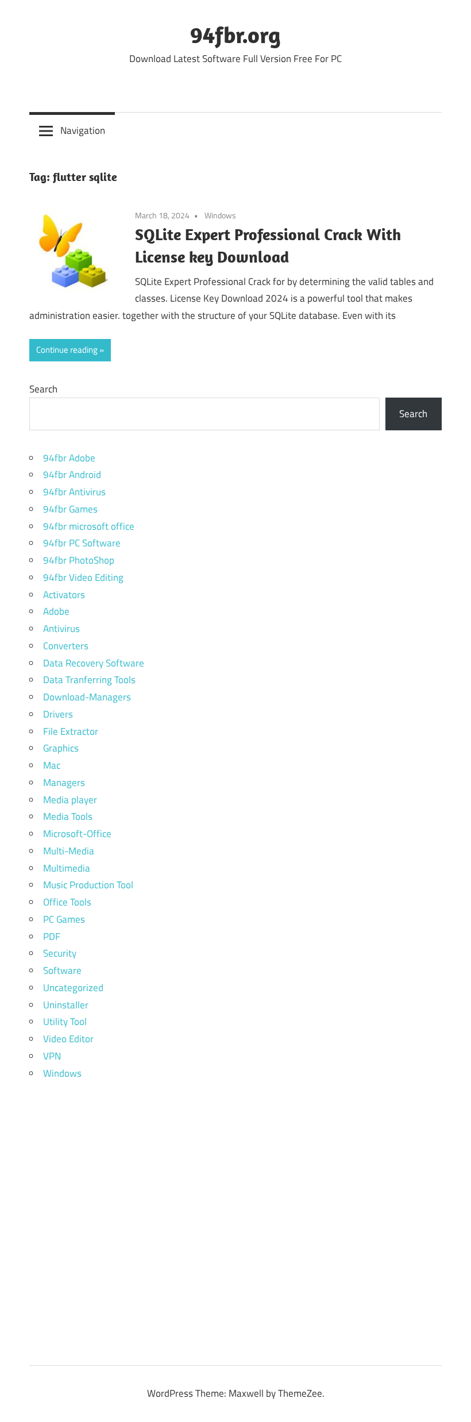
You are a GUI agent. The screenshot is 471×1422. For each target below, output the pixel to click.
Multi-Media (68, 850)
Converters (65, 645)
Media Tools (67, 816)
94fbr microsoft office (88, 526)
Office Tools (67, 902)
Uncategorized (73, 987)
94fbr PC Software (82, 542)
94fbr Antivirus (74, 491)
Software (62, 970)
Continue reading (67, 349)
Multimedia (66, 868)
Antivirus (61, 628)
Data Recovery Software (93, 663)
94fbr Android (72, 474)
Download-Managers (87, 696)
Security (59, 953)
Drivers (58, 714)
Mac (51, 765)
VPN (52, 1056)
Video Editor (68, 1038)
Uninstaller (65, 1004)
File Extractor (70, 731)
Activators (64, 594)
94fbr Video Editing (83, 577)
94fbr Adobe (69, 457)
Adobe (56, 611)
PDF (51, 936)
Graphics (61, 748)
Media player (70, 799)
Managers (64, 782)
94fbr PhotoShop (78, 560)
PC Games (64, 919)
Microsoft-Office (77, 833)
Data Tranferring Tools (89, 679)
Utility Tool (65, 1021)
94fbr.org (235, 34)
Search (43, 388)
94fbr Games (70, 509)
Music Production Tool (88, 884)
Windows (220, 215)
